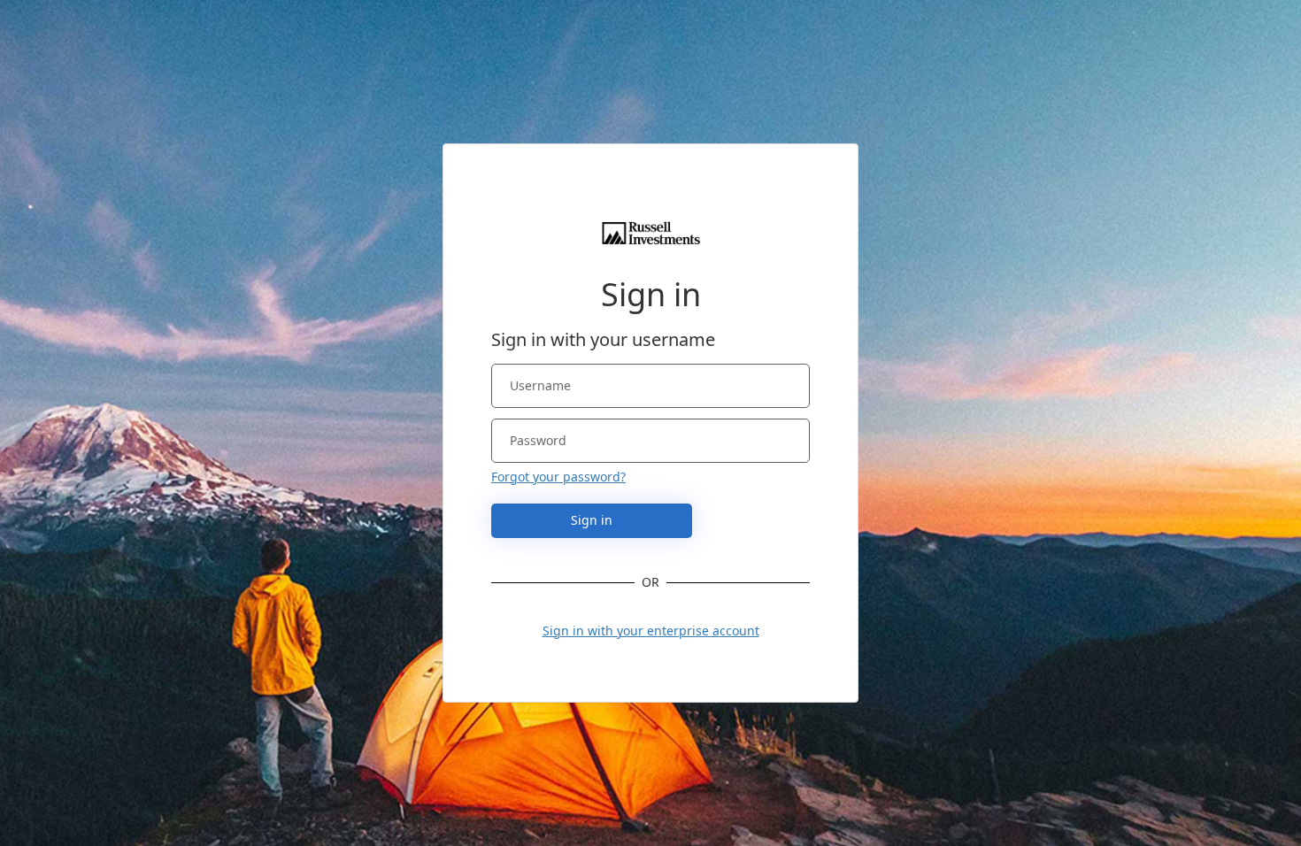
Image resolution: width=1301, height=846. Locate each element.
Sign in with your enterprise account (651, 630)
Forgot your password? (558, 476)
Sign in (591, 519)
